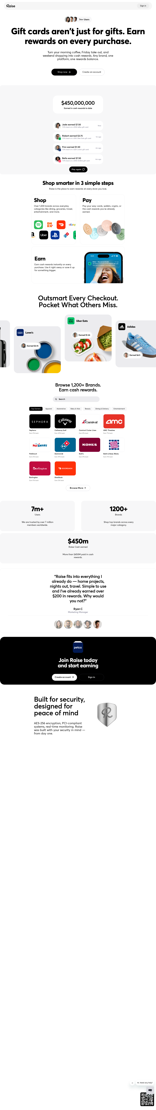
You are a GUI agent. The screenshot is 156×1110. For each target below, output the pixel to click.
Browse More (76, 488)
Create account (63, 677)
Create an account (91, 72)
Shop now (62, 72)
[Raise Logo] (10, 5)
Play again (76, 169)
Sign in (143, 6)
